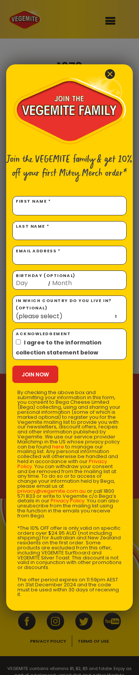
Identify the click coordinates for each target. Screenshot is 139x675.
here (58, 446)
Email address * (38, 251)
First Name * (33, 201)
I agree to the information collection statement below (59, 347)
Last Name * (32, 226)
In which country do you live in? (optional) (64, 304)
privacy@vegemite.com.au (51, 491)
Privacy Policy (68, 500)
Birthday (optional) (46, 280)
